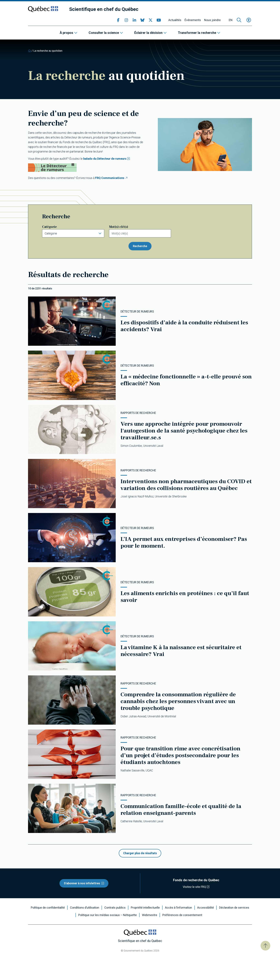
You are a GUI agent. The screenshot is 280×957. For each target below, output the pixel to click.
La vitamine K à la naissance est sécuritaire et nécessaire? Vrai (181, 651)
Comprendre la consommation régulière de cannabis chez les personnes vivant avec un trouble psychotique (178, 701)
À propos (66, 33)
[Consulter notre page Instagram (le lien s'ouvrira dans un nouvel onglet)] (126, 20)
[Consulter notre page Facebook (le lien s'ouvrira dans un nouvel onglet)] (118, 20)
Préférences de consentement (182, 915)
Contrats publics (115, 907)
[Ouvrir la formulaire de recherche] (239, 20)
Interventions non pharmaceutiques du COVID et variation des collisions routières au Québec (186, 485)
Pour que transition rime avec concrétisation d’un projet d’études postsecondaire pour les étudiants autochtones (180, 755)
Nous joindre (212, 20)
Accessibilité (205, 907)
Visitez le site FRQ (194, 887)
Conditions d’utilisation (84, 907)
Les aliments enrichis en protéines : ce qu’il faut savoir (185, 597)
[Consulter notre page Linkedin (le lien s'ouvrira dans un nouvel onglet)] (134, 20)
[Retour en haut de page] (265, 946)
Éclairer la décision (148, 33)
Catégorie (49, 227)
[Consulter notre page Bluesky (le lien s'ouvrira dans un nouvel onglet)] (142, 20)
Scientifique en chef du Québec (103, 9)
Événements (193, 20)
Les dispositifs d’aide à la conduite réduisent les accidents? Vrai (184, 326)
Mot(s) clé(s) (118, 227)
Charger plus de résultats (140, 853)
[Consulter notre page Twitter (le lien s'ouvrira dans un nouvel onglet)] (150, 20)
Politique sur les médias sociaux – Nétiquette (107, 915)
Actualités (174, 20)
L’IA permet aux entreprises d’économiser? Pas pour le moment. (184, 542)
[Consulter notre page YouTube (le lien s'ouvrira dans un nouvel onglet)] (158, 20)
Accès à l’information (178, 907)
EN (231, 20)
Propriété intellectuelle (145, 907)
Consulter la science (104, 33)
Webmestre (149, 915)
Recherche (140, 246)
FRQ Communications (109, 178)
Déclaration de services (234, 907)
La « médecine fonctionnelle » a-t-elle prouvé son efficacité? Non (186, 380)
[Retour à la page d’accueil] (29, 50)
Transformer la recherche (197, 33)
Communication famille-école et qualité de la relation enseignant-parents (181, 810)
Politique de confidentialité (48, 907)
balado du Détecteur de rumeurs (104, 158)
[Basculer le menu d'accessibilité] (248, 20)
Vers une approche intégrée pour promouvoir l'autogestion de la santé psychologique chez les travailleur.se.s (184, 430)
